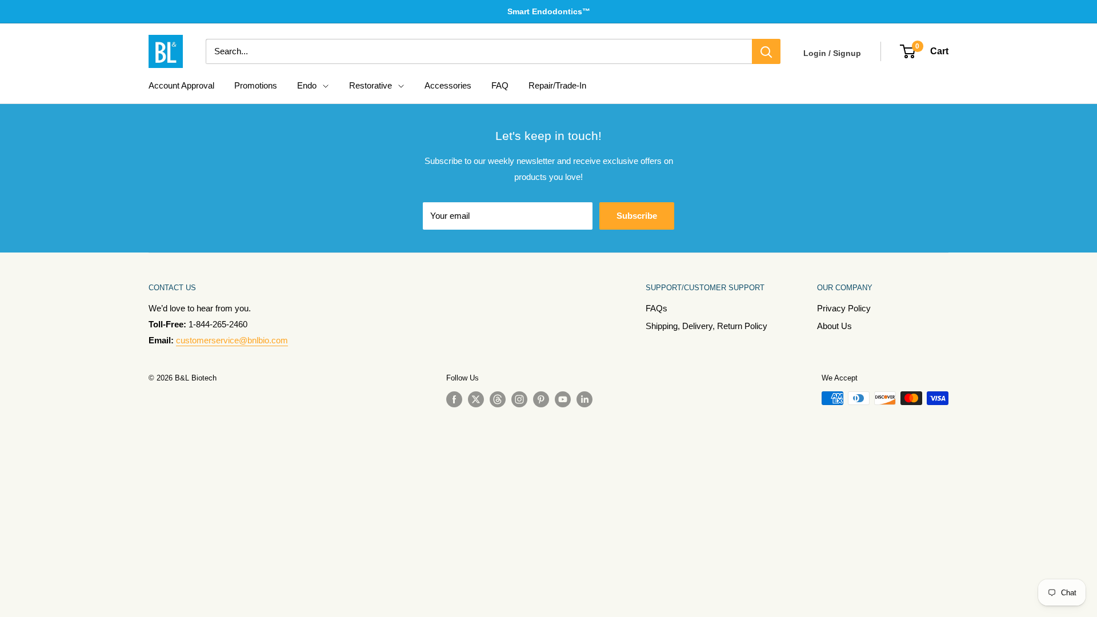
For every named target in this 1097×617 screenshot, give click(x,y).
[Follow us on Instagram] (519, 399)
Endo (307, 85)
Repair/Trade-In (557, 85)
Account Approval (181, 85)
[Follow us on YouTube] (563, 399)
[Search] (766, 51)
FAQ (500, 85)
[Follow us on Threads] (498, 399)
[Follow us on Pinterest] (541, 399)
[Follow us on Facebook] (454, 399)
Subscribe (636, 216)
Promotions (255, 85)
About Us (834, 326)
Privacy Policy (844, 308)
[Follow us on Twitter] (476, 399)
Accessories (448, 85)
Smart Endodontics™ (548, 11)
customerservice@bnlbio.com (232, 340)
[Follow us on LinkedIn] (584, 399)
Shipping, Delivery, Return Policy (706, 326)
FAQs (656, 308)
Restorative (370, 85)
